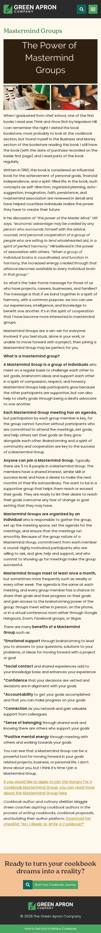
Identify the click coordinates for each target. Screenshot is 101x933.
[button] (93, 9)
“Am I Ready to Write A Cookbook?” (52, 824)
